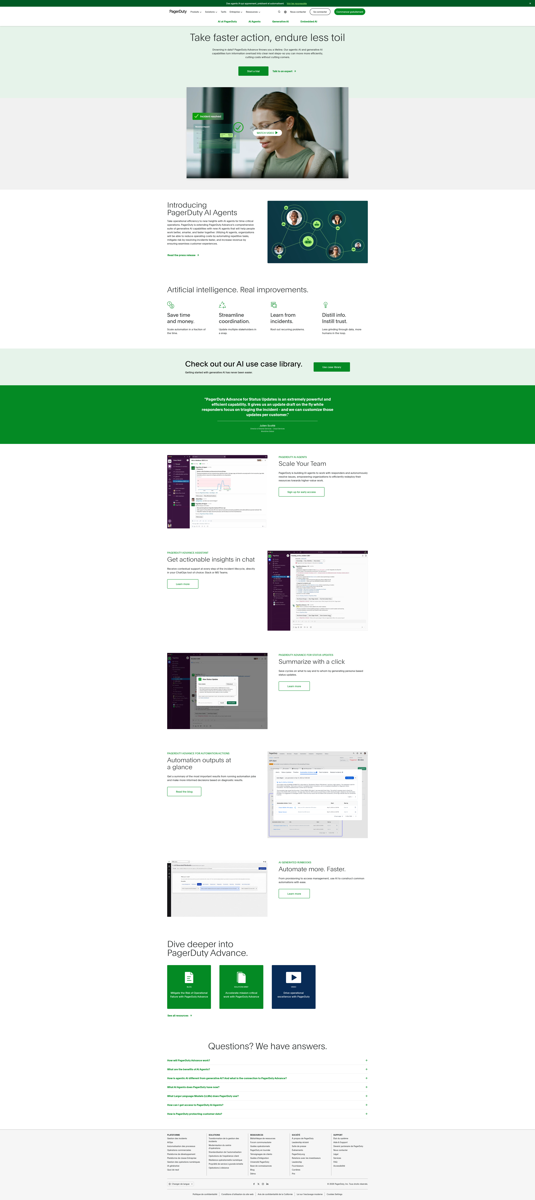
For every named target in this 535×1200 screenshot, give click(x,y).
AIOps (170, 1142)
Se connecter (320, 11)
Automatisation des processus (181, 1146)
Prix (293, 1173)
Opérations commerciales (179, 1150)
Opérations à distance (219, 1167)
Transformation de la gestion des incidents (224, 1140)
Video (293, 987)
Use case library (331, 367)
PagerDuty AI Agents (293, 457)
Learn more (183, 584)
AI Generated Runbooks (295, 862)
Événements (297, 1150)
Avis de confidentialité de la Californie (275, 1194)
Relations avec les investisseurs (306, 1158)
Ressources (252, 11)
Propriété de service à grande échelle (226, 1163)
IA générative (173, 1165)
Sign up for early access (301, 492)
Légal (335, 1154)
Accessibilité (339, 1165)
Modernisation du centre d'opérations (220, 1146)
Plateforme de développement (181, 1154)
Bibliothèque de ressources (262, 1138)
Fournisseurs (297, 1165)
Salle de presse (299, 1146)
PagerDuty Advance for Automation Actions (198, 753)
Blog (189, 987)
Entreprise (235, 11)
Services (337, 1158)
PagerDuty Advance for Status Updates (306, 655)
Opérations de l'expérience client (224, 1155)
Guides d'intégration (259, 1158)
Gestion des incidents (177, 1138)
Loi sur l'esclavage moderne (310, 1194)
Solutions (210, 11)
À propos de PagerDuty (302, 1138)
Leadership (297, 1161)
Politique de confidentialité (205, 1194)
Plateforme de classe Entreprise (181, 1158)
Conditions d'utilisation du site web (237, 1194)
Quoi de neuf (173, 1169)
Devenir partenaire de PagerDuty (348, 1146)
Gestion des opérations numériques (183, 1161)
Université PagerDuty (259, 1161)
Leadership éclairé (300, 1142)
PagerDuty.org (298, 1154)
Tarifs (223, 11)
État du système (340, 1138)
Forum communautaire (260, 1142)
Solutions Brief (241, 987)
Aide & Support (340, 1142)
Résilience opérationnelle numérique (225, 1160)
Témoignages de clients (261, 1154)
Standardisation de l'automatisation (225, 1152)
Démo (253, 1173)
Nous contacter (298, 11)
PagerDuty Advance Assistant (187, 552)
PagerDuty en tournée (260, 1150)
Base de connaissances (261, 1165)
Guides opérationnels (260, 1146)
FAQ (335, 1161)
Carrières (296, 1169)
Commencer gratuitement (349, 11)
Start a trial (253, 71)
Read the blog (184, 791)
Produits (194, 11)
